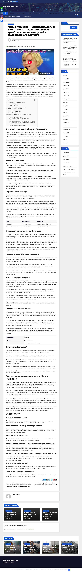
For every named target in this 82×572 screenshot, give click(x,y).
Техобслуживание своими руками (54, 13)
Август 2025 (66, 88)
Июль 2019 (65, 143)
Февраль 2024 (66, 122)
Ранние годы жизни (14, 103)
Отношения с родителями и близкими (18, 106)
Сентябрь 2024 (66, 99)
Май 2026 (65, 75)
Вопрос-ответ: (10, 115)
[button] (75, 14)
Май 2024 (65, 112)
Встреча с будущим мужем (15, 109)
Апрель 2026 (66, 78)
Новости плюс (66, 162)
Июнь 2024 (65, 109)
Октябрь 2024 (66, 95)
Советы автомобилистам (12, 16)
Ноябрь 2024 (66, 92)
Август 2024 (66, 102)
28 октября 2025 (30, 549)
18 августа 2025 (48, 549)
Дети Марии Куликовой (14, 112)
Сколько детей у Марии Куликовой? (19, 125)
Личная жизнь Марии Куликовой (14, 108)
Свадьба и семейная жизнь (15, 111)
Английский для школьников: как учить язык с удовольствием (70, 53)
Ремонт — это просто (34, 13)
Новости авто (21, 13)
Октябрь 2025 (66, 85)
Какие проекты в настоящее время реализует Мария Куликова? (24, 122)
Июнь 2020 (65, 136)
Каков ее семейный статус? (17, 119)
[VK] (1, 13)
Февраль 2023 (66, 129)
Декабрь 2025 (66, 82)
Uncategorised (66, 152)
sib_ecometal (17, 38)
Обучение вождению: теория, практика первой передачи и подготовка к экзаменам (70, 47)
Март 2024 (65, 119)
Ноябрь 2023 (66, 126)
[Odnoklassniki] (1, 18)
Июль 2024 (65, 105)
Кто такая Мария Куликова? (17, 117)
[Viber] (1, 15)
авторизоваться (30, 528)
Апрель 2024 (66, 115)
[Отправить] (1, 20)
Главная (11, 13)
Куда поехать (27, 16)
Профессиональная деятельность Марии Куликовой (19, 114)
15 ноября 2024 (67, 549)
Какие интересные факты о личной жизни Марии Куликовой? (23, 121)
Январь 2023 (66, 132)
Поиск (64, 23)
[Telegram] (1, 10)
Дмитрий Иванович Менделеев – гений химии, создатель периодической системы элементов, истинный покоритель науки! (18, 484)
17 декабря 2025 (11, 549)
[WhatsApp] (1, 8)
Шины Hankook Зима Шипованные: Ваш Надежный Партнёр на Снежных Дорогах (70, 59)
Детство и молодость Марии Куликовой (16, 102)
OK (69, 569)
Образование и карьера (15, 105)
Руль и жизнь (10, 6)
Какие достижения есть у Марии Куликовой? (20, 118)
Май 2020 (65, 139)
